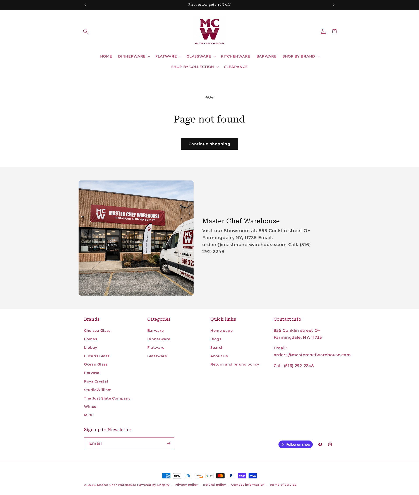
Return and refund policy (234, 364)
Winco (90, 406)
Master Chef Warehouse (116, 484)
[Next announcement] (334, 5)
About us (219, 356)
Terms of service (283, 484)
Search (217, 347)
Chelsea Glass (97, 330)
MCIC (89, 415)
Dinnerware (158, 339)
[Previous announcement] (85, 5)
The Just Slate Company (107, 398)
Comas (90, 339)
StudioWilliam (98, 390)
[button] (85, 31)
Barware (155, 330)
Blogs (215, 339)
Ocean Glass (96, 364)
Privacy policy (186, 484)
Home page (221, 330)
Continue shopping (209, 143)
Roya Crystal (96, 381)
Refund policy (214, 484)
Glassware (157, 356)
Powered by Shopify (153, 484)
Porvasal (92, 373)
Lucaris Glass (96, 356)
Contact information (247, 484)
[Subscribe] (168, 443)
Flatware (156, 347)
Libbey (90, 347)
